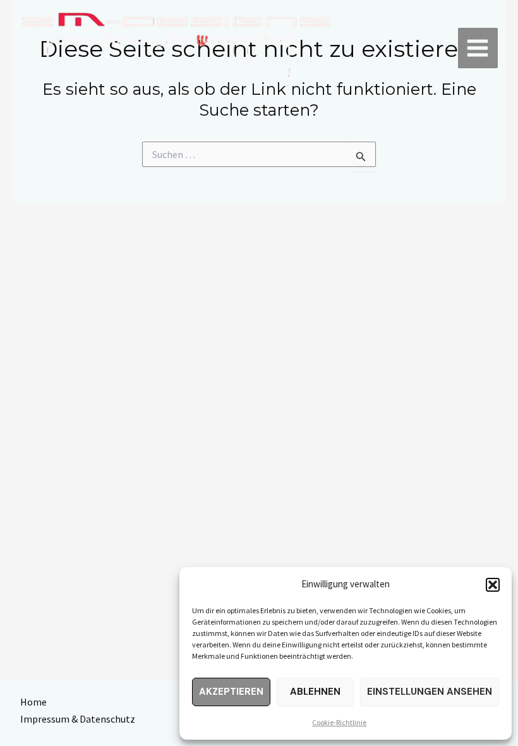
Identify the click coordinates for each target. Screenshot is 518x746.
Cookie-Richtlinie (339, 722)
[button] (492, 584)
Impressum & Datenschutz (77, 718)
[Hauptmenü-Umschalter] (478, 48)
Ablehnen (315, 691)
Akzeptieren (231, 691)
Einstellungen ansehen (429, 691)
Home (33, 701)
